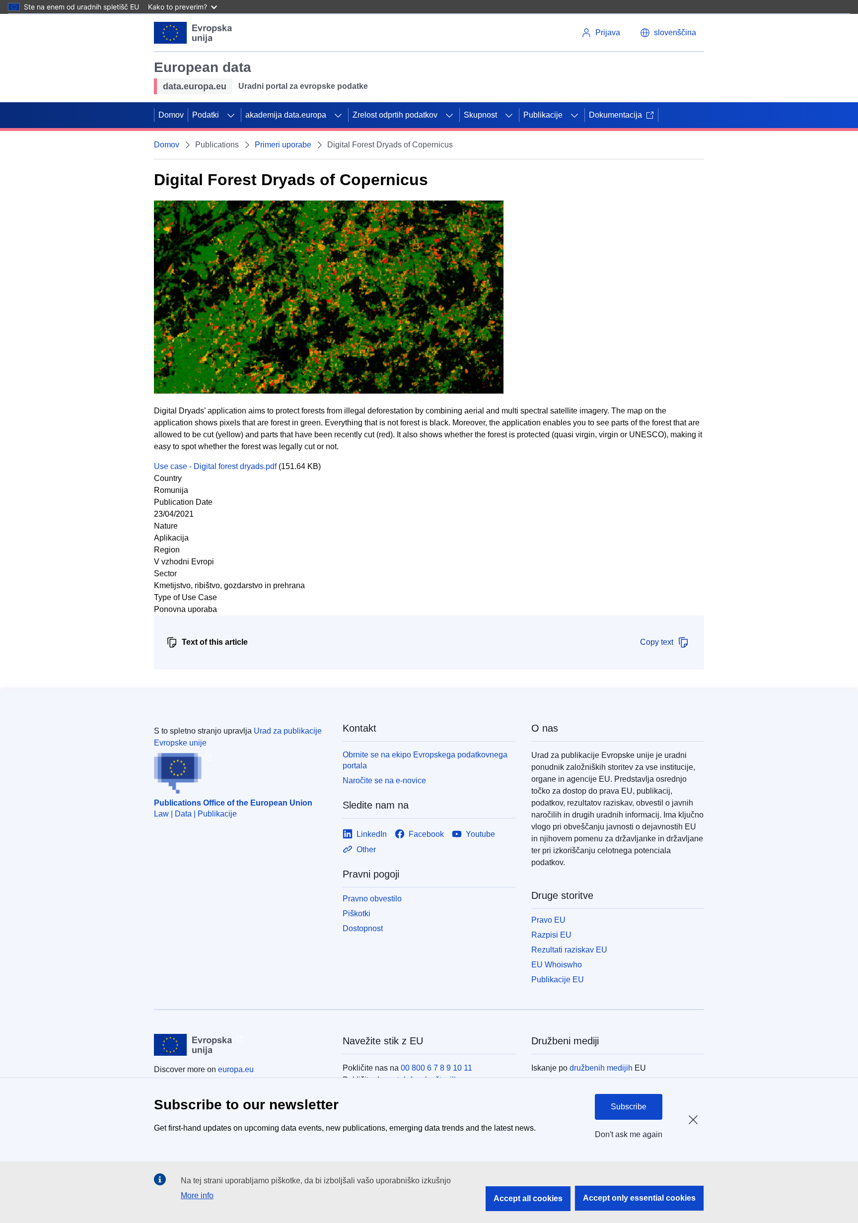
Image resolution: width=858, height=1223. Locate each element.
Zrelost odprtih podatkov (395, 115)
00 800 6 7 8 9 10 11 (436, 1068)
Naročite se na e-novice (384, 780)
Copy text (656, 642)
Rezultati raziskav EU (569, 950)
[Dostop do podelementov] (231, 115)
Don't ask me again (628, 1134)
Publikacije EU (557, 979)
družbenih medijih (601, 1068)
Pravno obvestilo (372, 898)
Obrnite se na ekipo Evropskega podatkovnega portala (425, 760)
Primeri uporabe (283, 144)
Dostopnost (363, 928)
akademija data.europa (285, 115)
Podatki (205, 115)
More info (197, 1195)
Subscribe (628, 1106)
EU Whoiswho (556, 964)
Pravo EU (548, 920)
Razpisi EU (551, 935)
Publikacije (543, 115)
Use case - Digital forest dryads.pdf (215, 466)
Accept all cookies (528, 1198)
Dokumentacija (615, 115)
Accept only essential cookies (639, 1198)
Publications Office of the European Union (233, 803)
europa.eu (236, 1069)
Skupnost (480, 115)
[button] (668, 33)
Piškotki (356, 913)
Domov (171, 115)
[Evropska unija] (193, 33)
